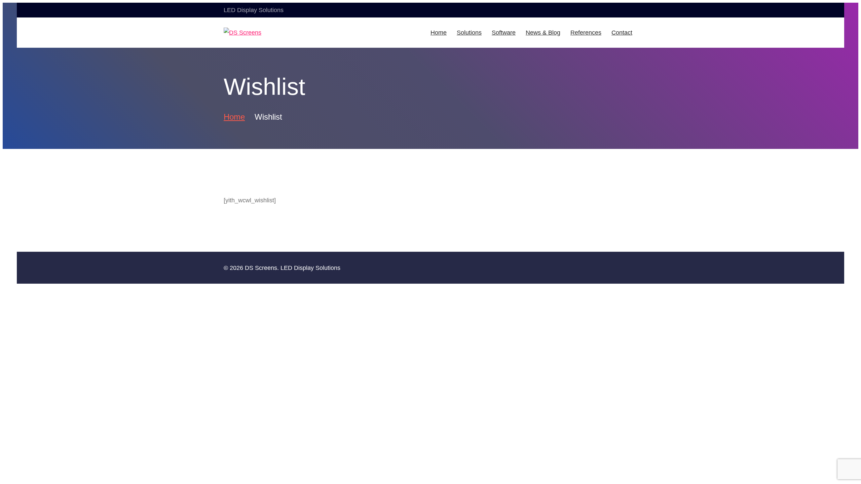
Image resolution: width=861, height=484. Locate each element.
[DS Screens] (255, 33)
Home (234, 116)
